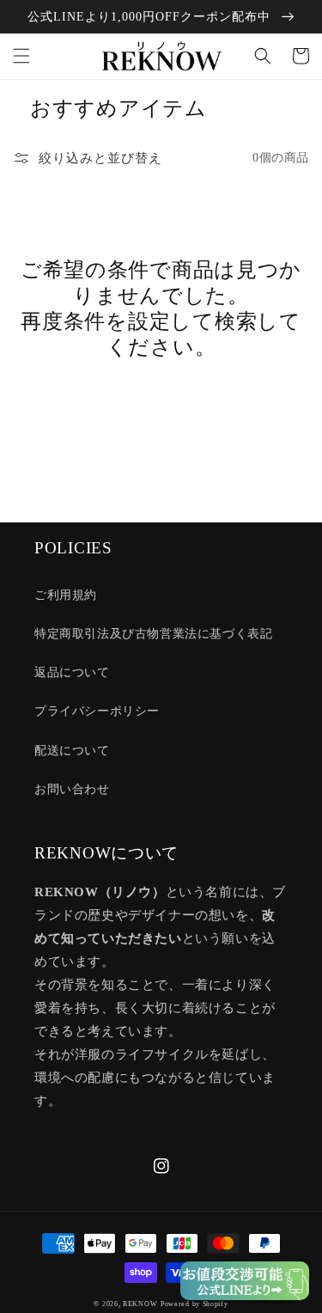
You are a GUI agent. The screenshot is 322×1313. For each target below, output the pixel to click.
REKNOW (140, 1304)
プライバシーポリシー (97, 711)
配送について (72, 750)
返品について (72, 672)
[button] (21, 56)
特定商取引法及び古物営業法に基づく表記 (153, 633)
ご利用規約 (65, 595)
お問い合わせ (72, 789)
